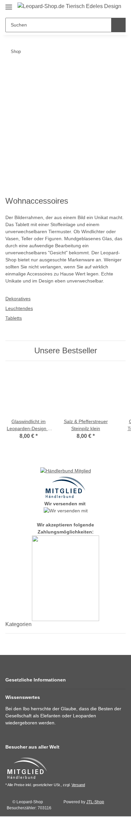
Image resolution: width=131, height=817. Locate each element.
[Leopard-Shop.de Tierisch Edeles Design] (69, 6)
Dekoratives (18, 298)
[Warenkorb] (120, 7)
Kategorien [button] (18, 624)
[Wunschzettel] (109, 7)
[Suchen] (118, 25)
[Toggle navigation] (8, 4)
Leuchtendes (19, 308)
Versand (78, 785)
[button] (65, 679)
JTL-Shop (95, 802)
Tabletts (13, 318)
